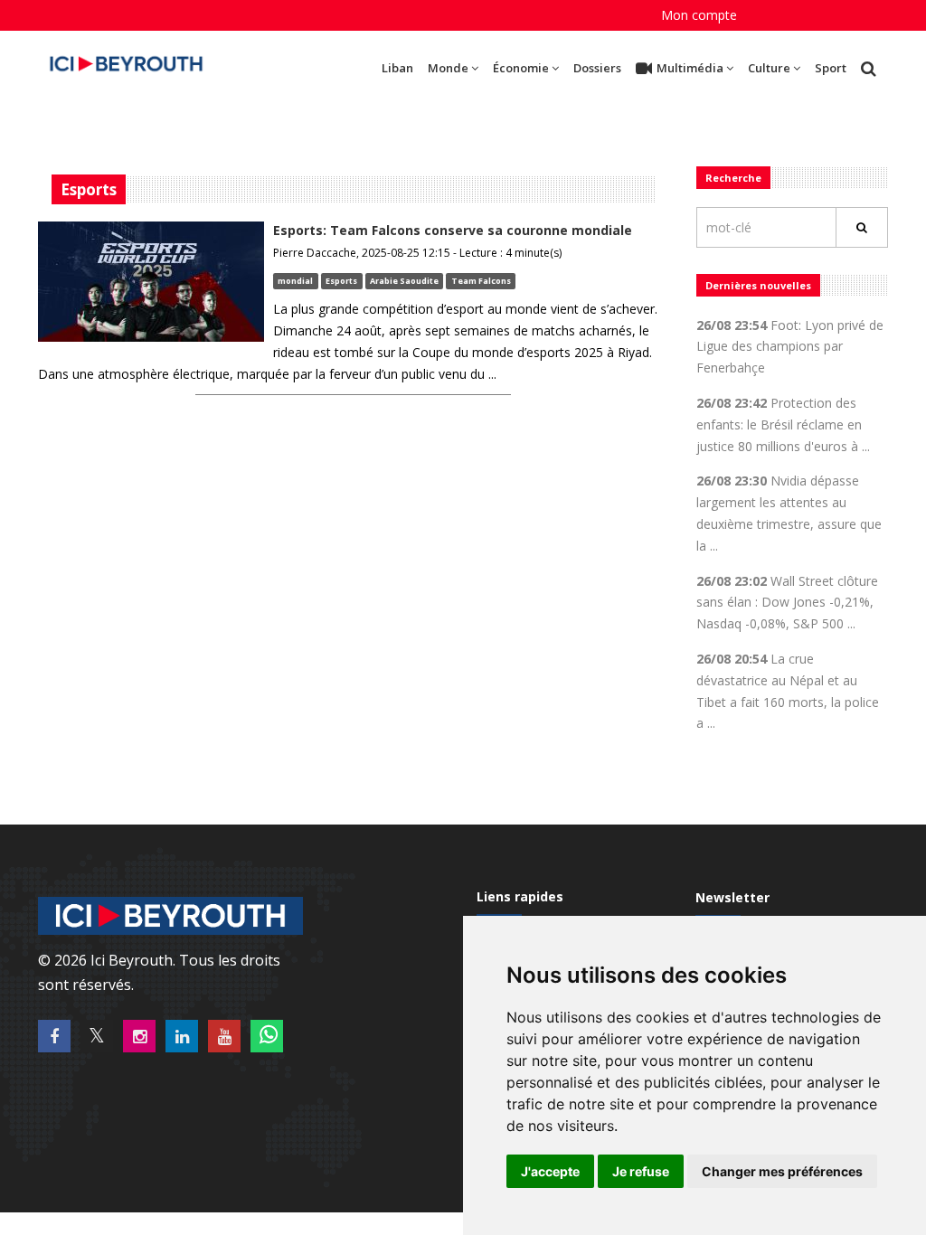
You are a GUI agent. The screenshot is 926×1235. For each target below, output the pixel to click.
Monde (448, 68)
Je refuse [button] (640, 1171)
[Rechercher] (862, 227)
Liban (397, 68)
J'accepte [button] (550, 1171)
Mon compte (699, 15)
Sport (830, 68)
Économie (521, 68)
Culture (769, 68)
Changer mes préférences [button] (782, 1171)
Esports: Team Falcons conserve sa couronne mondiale (452, 230)
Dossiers (597, 68)
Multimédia (690, 68)
